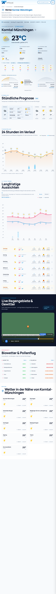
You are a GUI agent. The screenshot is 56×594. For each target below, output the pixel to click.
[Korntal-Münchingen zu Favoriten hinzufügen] (35, 29)
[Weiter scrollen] (52, 113)
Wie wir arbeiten (5, 197)
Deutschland (9, 6)
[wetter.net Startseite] (7, 2)
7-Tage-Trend (6, 62)
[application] (28, 155)
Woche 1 (40, 194)
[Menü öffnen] (52, 2)
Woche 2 (46, 194)
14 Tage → (13, 62)
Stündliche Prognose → (24, 62)
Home (3, 6)
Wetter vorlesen (20, 26)
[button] (5, 113)
